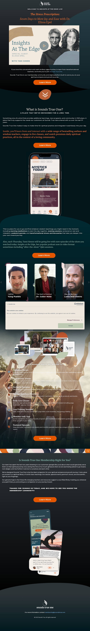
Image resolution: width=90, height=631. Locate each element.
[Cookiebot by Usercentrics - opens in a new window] (75, 304)
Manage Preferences (73, 320)
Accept (70, 325)
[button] (1, 282)
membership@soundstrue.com (55, 612)
